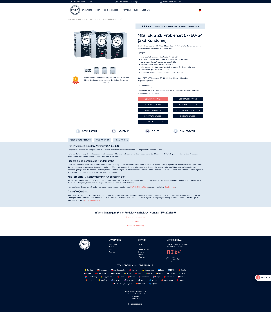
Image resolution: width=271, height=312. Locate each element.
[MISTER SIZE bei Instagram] (172, 252)
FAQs (140, 244)
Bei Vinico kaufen (153, 99)
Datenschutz (135, 298)
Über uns (146, 10)
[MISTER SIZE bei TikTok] (179, 252)
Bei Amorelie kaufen (188, 105)
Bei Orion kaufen (153, 110)
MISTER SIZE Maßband (139, 187)
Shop (97, 10)
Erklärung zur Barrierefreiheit (135, 294)
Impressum (135, 296)
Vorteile (127, 10)
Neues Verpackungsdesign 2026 (135, 291)
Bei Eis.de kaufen (188, 116)
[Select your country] (200, 10)
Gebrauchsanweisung (135, 225)
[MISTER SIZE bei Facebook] (168, 252)
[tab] (80, 140)
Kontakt (141, 252)
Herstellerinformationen (135, 217)
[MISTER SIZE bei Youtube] (176, 252)
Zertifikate (135, 221)
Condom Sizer (170, 187)
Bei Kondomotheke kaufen (188, 110)
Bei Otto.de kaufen (153, 116)
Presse (140, 254)
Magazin (141, 247)
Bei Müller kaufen (152, 105)
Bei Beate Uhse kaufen (153, 122)
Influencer (141, 257)
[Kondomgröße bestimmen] (258, 278)
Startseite (87, 10)
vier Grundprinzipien (92, 200)
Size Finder (113, 244)
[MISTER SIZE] (84, 244)
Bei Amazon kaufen (188, 99)
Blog (136, 10)
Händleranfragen (144, 249)
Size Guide (265, 278)
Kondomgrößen (111, 10)
